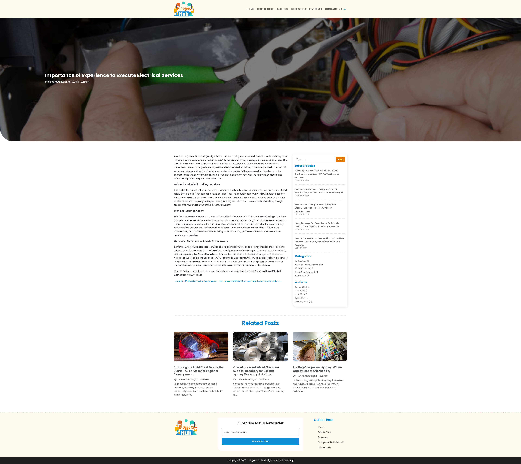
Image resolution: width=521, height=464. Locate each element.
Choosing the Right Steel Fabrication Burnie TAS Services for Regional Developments (199, 370)
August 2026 (301, 287)
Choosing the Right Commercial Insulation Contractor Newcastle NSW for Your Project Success (317, 174)
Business (282, 9)
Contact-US (333, 9)
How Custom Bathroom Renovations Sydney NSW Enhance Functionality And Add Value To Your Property (319, 241)
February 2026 (301, 301)
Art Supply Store (302, 268)
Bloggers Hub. (256, 460)
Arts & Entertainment (305, 272)
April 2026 (299, 298)
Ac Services (300, 261)
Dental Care (265, 9)
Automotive (300, 275)
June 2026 (300, 294)
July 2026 (299, 290)
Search (340, 159)
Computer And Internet (306, 9)
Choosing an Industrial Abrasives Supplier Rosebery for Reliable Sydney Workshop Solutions (256, 370)
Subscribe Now (260, 441)
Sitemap (289, 460)
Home (250, 9)
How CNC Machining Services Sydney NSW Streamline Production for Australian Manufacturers (315, 208)
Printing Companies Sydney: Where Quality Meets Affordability (317, 369)
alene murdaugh (57, 81)
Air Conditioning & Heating (307, 264)
